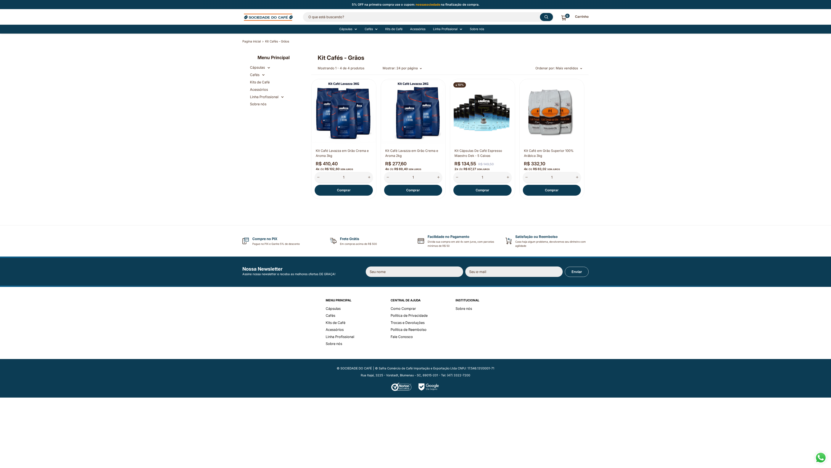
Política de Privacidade (409, 315)
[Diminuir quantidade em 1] (318, 177)
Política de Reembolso (409, 329)
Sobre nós (477, 29)
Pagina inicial (251, 41)
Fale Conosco (402, 337)
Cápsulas (345, 29)
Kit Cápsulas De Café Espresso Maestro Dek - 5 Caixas (478, 153)
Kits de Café (394, 29)
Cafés (369, 29)
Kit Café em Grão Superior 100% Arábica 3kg (549, 153)
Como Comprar (403, 308)
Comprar (344, 190)
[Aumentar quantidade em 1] (369, 177)
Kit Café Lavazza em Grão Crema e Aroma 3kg (342, 153)
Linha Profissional (445, 29)
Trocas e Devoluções (408, 322)
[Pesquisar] (546, 17)
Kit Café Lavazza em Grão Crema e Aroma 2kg (411, 153)
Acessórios (417, 29)
